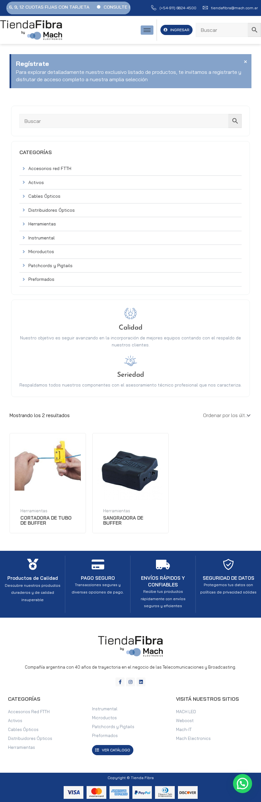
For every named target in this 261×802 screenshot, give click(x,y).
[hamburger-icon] (147, 30)
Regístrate (32, 63)
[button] (242, 783)
